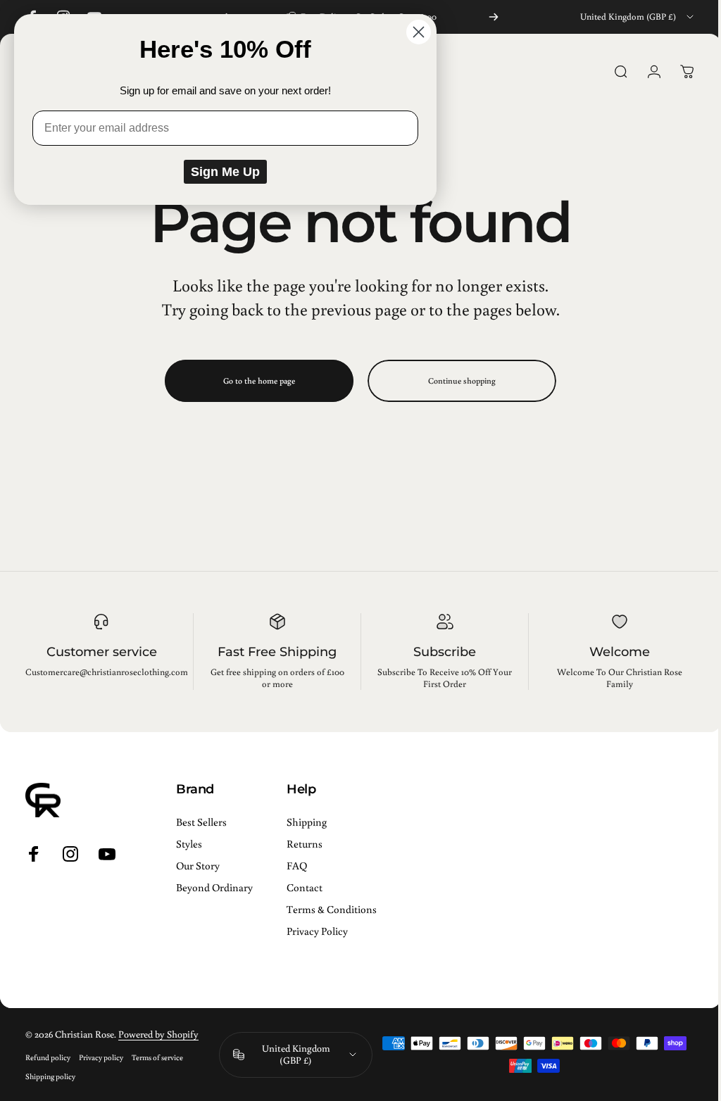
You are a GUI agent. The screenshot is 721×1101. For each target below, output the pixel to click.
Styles (189, 843)
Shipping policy (50, 1076)
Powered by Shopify (158, 1034)
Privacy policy (101, 1057)
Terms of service (157, 1057)
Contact (304, 887)
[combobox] (638, 17)
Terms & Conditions (332, 909)
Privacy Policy (317, 931)
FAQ (297, 865)
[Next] (493, 17)
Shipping (307, 822)
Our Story (198, 865)
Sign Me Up (225, 172)
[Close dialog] (418, 32)
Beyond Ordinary (214, 887)
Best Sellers (201, 822)
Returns (304, 843)
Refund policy (47, 1057)
